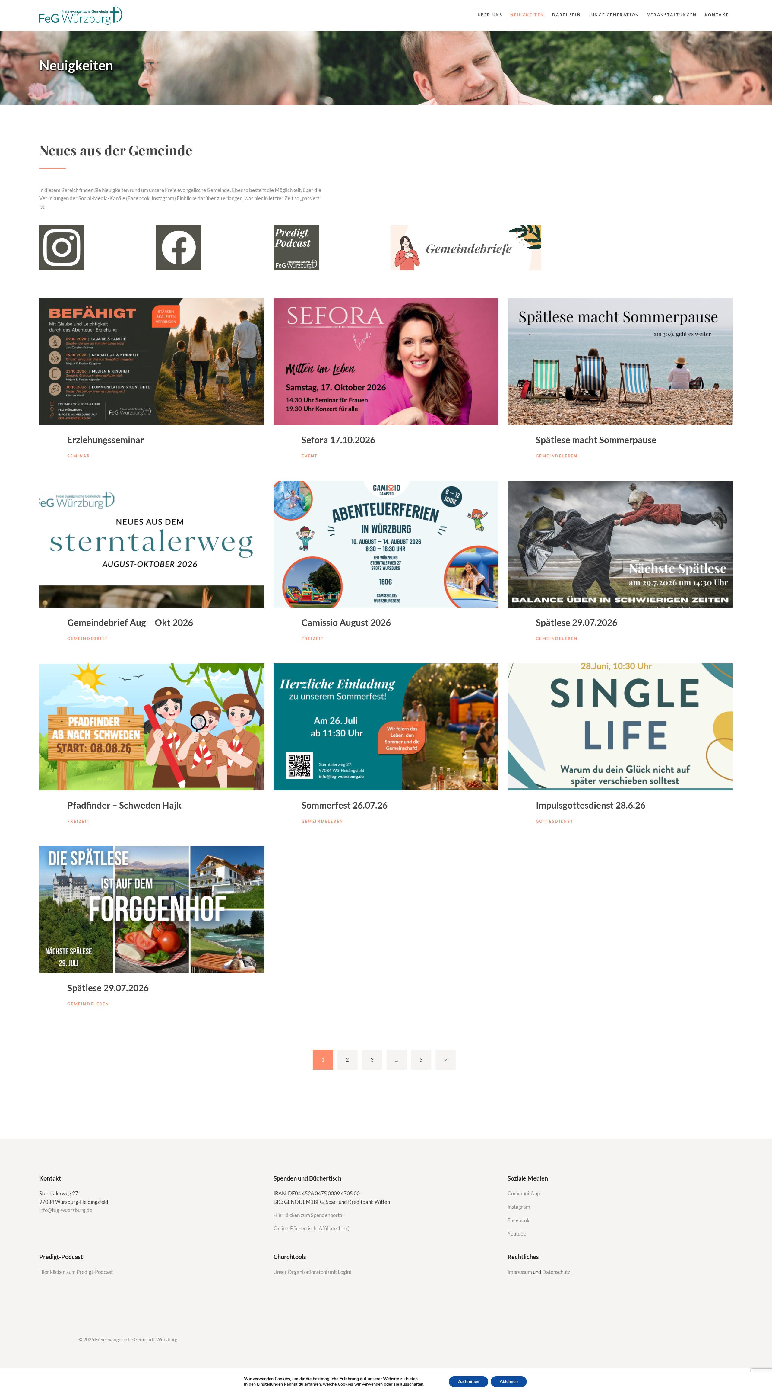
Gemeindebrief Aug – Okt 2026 (130, 622)
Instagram (519, 1207)
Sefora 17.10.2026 (338, 439)
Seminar (78, 456)
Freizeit (313, 638)
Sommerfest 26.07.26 (345, 805)
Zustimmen (468, 1381)
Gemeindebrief (87, 638)
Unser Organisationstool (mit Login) (312, 1272)
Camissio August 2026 (346, 622)
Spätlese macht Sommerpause (596, 439)
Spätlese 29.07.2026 (576, 622)
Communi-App (524, 1193)
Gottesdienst (555, 821)
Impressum (520, 1272)
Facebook (519, 1220)
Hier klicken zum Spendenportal (308, 1215)
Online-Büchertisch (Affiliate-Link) (312, 1228)
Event (310, 456)
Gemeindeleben (557, 456)
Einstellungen (270, 1384)
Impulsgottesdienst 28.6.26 (590, 805)
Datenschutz (556, 1272)
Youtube (517, 1233)
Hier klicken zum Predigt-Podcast (76, 1272)
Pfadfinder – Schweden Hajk (124, 805)
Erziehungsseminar (105, 439)
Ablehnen (509, 1381)
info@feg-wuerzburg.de (65, 1210)
